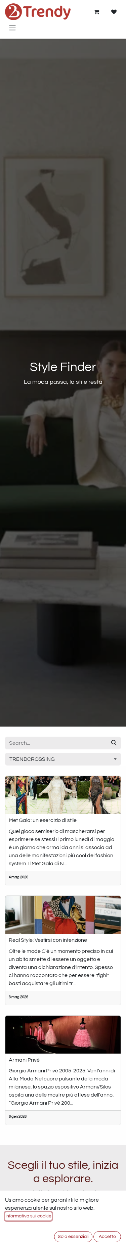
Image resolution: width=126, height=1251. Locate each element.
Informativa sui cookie (28, 1216)
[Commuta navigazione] (12, 27)
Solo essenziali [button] (73, 1236)
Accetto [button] (107, 1236)
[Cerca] (114, 743)
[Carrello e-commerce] (96, 12)
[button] (63, 759)
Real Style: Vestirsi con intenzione (48, 940)
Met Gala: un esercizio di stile (43, 820)
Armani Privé (24, 1060)
